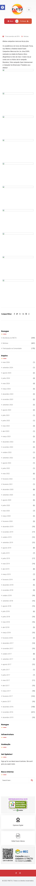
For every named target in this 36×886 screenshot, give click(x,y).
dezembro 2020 (8, 489)
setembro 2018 (8, 601)
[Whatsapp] (29, 314)
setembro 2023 (8, 405)
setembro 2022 (8, 458)
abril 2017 (6, 686)
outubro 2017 (7, 654)
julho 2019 (6, 553)
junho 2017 (6, 675)
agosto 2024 (7, 373)
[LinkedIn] (23, 314)
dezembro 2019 (8, 527)
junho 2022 (6, 468)
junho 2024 (6, 378)
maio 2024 (6, 383)
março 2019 (7, 574)
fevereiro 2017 (8, 696)
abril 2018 (6, 627)
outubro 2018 (7, 595)
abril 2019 (6, 569)
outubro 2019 (7, 537)
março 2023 (7, 436)
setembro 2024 (8, 367)
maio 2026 (6, 362)
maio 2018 (6, 622)
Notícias (26, 36)
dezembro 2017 (8, 643)
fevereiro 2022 (8, 479)
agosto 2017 (7, 664)
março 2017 (7, 691)
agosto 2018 (7, 606)
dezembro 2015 (8, 717)
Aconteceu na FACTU (10, 338)
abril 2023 (6, 431)
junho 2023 (6, 420)
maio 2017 (6, 680)
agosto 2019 (7, 548)
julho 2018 (6, 611)
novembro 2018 (8, 590)
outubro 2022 (7, 452)
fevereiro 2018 (8, 638)
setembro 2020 (8, 495)
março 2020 (7, 516)
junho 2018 (6, 617)
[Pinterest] (26, 314)
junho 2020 (6, 505)
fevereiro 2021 (8, 484)
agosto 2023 (7, 410)
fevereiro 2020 (8, 521)
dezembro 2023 (8, 394)
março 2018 (7, 633)
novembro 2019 (8, 532)
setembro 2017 (8, 659)
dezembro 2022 (8, 442)
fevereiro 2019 (8, 580)
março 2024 (7, 389)
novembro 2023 (8, 399)
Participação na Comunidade (12, 348)
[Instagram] (20, 873)
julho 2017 (6, 670)
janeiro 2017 (7, 701)
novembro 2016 (8, 712)
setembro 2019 (8, 542)
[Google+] (20, 314)
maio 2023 (6, 426)
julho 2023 (6, 415)
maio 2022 (6, 474)
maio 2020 (6, 511)
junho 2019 (6, 558)
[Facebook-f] (16, 873)
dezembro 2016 (8, 707)
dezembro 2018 (8, 585)
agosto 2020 (7, 500)
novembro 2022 (8, 447)
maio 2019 (6, 564)
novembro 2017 (8, 648)
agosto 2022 (7, 463)
